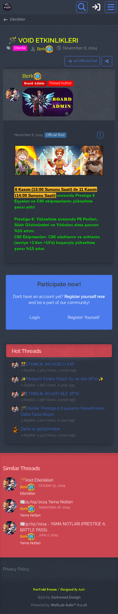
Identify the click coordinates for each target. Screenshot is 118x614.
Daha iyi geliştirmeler (40, 429)
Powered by (59, 605)
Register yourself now (84, 296)
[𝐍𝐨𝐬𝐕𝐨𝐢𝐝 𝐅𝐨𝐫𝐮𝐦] (7, 7)
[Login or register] (96, 7)
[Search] (82, 7)
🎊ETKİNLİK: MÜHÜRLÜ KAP (48, 364)
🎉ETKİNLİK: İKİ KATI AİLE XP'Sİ (50, 394)
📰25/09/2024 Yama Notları (46, 502)
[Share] (106, 61)
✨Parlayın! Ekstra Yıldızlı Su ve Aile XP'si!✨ (62, 379)
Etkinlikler (27, 494)
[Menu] (110, 7)
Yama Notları (30, 515)
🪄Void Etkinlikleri (36, 480)
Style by (59, 597)
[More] (100, 135)
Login (35, 317)
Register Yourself (83, 317)
